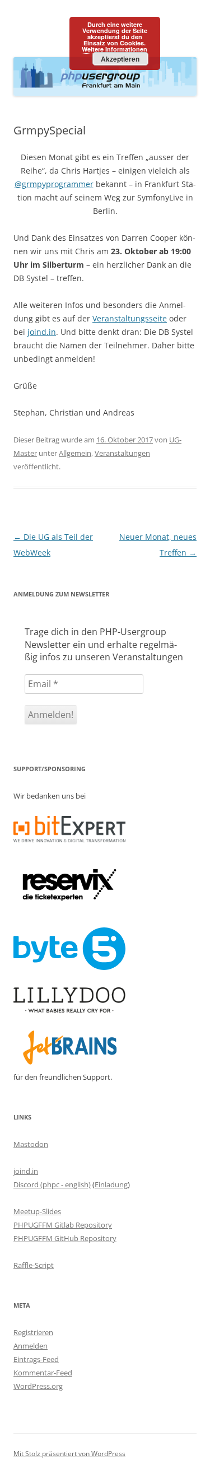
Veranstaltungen (122, 453)
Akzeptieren (120, 59)
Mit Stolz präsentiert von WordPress (69, 1453)
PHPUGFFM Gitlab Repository (62, 1225)
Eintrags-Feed (36, 1359)
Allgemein (75, 453)
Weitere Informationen (114, 49)
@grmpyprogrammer (54, 184)
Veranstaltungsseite (129, 318)
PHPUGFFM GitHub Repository (64, 1238)
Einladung (111, 1184)
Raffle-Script (33, 1265)
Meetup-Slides (37, 1211)
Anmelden (30, 1346)
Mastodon (30, 1144)
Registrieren (33, 1332)
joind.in (41, 331)
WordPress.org (38, 1386)
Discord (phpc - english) (52, 1184)
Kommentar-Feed (42, 1373)
